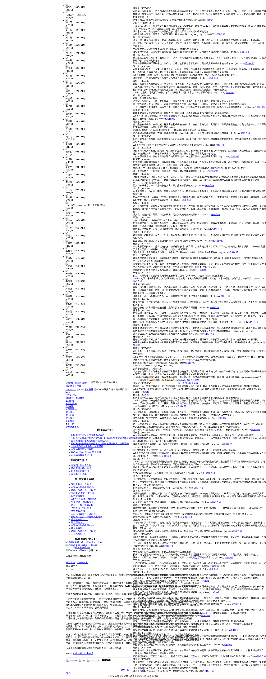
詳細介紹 (208, 20)
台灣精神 (70, 406)
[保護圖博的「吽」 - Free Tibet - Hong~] (85, 542)
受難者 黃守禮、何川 (81, 508)
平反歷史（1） (78, 522)
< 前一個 (125, 670)
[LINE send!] (93, 660)
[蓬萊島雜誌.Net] (81, 547)
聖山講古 (70, 412)
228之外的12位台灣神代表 (84, 499)
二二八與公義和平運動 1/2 (84, 514)
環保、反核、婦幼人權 (82, 505)
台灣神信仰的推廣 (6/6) (82, 525)
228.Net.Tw (71, 389)
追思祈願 (70, 400)
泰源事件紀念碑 (79, 474)
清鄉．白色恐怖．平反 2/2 (84, 490)
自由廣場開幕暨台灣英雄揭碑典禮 (87, 435)
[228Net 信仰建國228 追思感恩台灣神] (77, 386)
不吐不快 (89, 389)
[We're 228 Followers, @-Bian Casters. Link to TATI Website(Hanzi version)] (81, 545)
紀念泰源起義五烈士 (81, 471)
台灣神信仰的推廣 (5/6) (82, 487)
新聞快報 (70, 421)
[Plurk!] (82, 660)
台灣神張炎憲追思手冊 (82, 455)
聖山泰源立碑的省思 (81, 468)
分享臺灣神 (71, 409)
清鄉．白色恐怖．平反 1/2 (84, 531)
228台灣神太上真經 (75, 398)
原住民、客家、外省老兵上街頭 (86, 516)
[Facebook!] (72, 660)
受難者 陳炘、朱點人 (81, 484)
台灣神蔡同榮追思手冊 (82, 449)
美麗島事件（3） (79, 519)
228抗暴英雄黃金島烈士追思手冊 (87, 446)
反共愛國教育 (77, 496)
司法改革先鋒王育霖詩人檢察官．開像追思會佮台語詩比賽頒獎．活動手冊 (107, 438)
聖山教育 (70, 418)
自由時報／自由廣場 (83, 653)
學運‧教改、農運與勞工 (82, 502)
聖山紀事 (70, 415)
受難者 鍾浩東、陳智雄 (82, 493)
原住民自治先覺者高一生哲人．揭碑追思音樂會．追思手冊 (100, 443)
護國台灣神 (71, 403)
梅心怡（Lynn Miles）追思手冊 (86, 452)
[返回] (68, 673)
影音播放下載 (72, 427)
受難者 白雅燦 (78, 511)
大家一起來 (82, 562)
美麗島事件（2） (79, 534)
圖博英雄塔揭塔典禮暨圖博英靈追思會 (90, 440)
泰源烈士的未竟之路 (81, 465)
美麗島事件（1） (79, 528)
